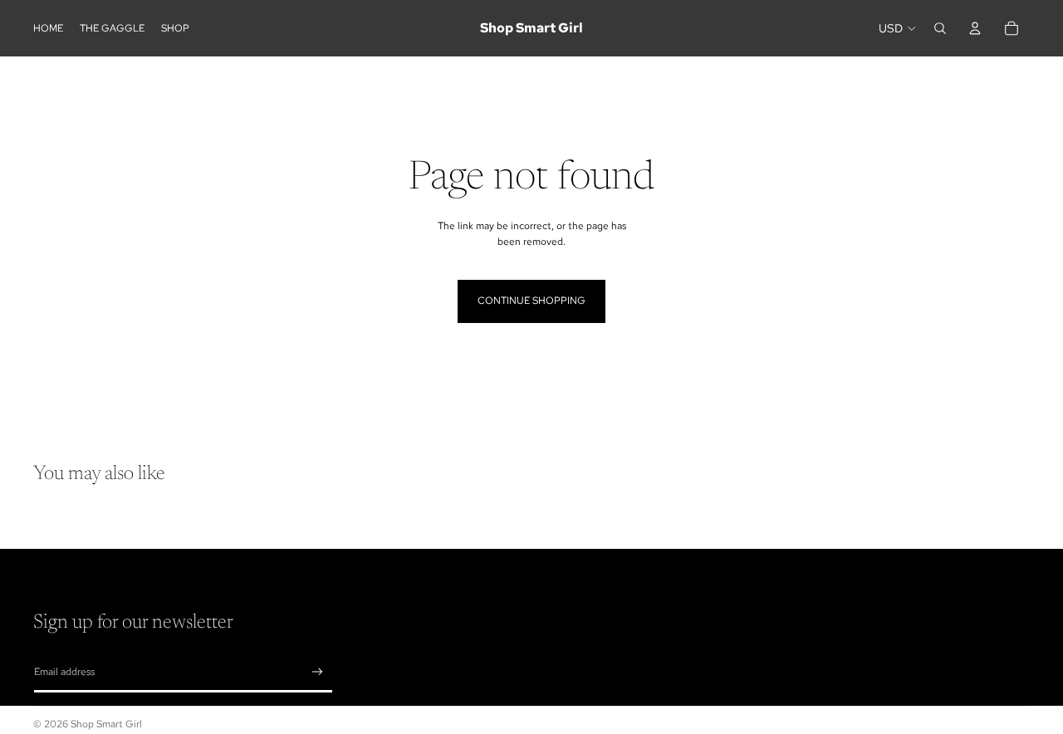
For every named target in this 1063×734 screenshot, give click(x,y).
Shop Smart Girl (106, 724)
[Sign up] (317, 672)
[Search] (940, 28)
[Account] (975, 28)
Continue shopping (531, 300)
